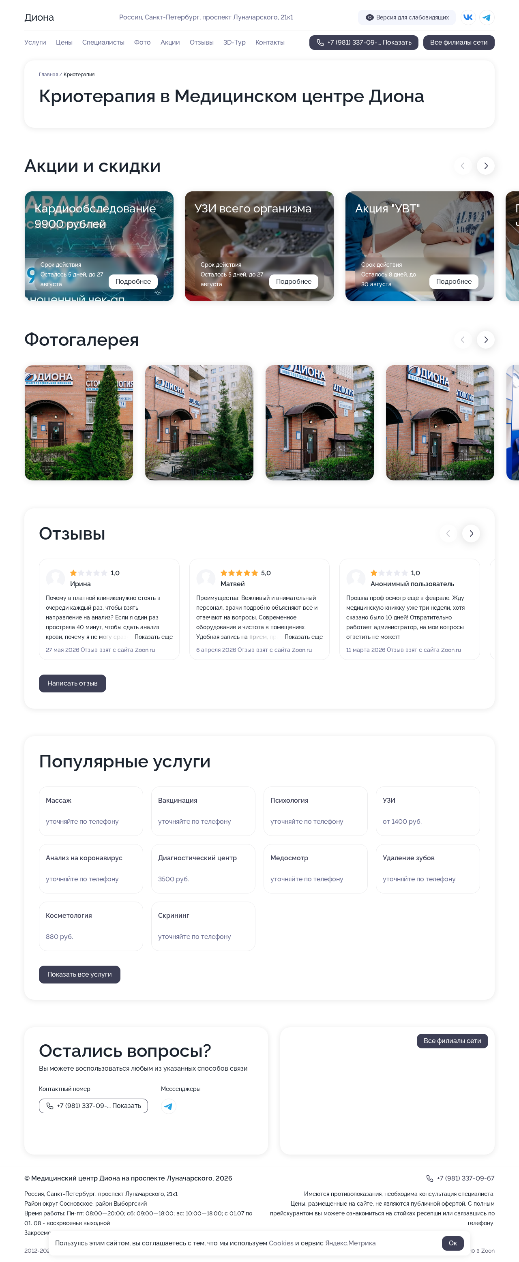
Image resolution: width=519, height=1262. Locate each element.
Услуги (35, 42)
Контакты (270, 42)
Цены (64, 42)
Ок (453, 1243)
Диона (39, 17)
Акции (170, 42)
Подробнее (133, 281)
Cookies (281, 1243)
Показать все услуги (79, 974)
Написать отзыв (72, 683)
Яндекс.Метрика (350, 1243)
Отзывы (202, 42)
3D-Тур (234, 42)
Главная (49, 74)
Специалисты (103, 42)
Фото (142, 42)
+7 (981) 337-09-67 (466, 1178)
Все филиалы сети (459, 42)
